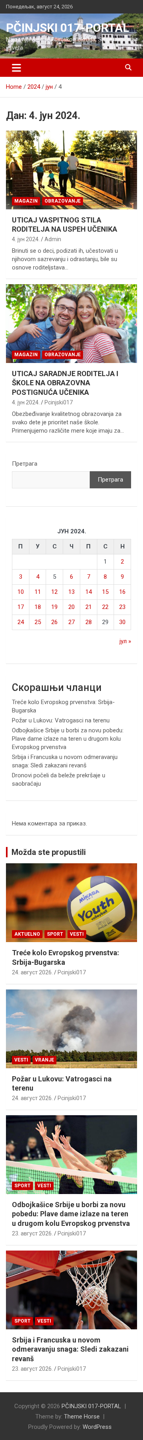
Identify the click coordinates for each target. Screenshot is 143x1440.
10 (20, 591)
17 (20, 607)
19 (54, 607)
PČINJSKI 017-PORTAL (67, 28)
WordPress (97, 1426)
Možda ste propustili (49, 852)
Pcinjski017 (58, 402)
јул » (125, 641)
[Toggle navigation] (16, 68)
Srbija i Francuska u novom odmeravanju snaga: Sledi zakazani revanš (70, 1349)
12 (54, 591)
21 (88, 607)
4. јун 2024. (26, 239)
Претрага (24, 463)
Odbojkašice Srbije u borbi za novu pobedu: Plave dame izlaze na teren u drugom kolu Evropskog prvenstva (68, 739)
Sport (55, 934)
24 (20, 622)
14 (88, 591)
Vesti (77, 934)
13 (71, 591)
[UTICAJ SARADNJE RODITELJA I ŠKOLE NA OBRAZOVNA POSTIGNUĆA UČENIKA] (71, 323)
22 (105, 607)
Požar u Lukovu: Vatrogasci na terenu (61, 720)
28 (88, 622)
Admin (52, 239)
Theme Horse (82, 1416)
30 (122, 622)
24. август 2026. (32, 972)
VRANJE (44, 1060)
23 (122, 607)
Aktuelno (27, 934)
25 (38, 622)
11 (38, 591)
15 (105, 591)
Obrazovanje (62, 201)
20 (71, 607)
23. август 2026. (32, 1233)
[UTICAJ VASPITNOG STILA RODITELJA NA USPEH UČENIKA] (71, 169)
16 (122, 591)
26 (54, 622)
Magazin (26, 201)
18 (38, 607)
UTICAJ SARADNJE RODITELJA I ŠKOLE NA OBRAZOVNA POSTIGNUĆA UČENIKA (65, 382)
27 (71, 622)
